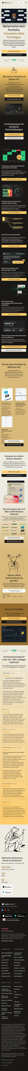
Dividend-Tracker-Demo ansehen (14, 179)
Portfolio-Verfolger (6, 986)
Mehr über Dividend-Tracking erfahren (14, 346)
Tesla (4, 598)
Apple (4, 596)
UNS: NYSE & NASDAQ (6, 953)
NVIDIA (20, 596)
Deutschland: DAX (5, 976)
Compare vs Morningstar (4, 1009)
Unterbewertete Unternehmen (18, 953)
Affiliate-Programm (18, 1008)
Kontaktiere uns (18, 994)
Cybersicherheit (18, 973)
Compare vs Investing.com (4, 1017)
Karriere (16, 997)
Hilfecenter (16, 1001)
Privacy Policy (4, 1065)
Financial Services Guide (7, 1060)
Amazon (9, 596)
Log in (21, 2)
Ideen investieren (18, 957)
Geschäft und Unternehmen (17, 1012)
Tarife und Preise (18, 986)
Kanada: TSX (4, 965)
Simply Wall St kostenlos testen (14, 54)
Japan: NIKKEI (4, 970)
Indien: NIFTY (4, 962)
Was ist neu (4, 1003)
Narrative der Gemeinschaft (4, 996)
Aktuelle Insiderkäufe (19, 960)
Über (15, 991)
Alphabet (14, 596)
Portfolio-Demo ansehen (14, 51)
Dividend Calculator (6, 1005)
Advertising (17, 989)
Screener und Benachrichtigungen (6, 990)
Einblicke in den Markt (19, 968)
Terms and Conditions (6, 1062)
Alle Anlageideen (18, 976)
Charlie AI (16, 1015)
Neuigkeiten (17, 965)
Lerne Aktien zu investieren (18, 1005)
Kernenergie (17, 962)
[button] (26, 3)
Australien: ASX (5, 960)
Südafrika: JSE (5, 968)
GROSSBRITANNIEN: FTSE (6, 956)
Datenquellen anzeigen (7, 940)
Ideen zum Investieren (6, 993)
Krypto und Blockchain (19, 970)
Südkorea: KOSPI (5, 973)
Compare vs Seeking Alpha (6, 1013)
